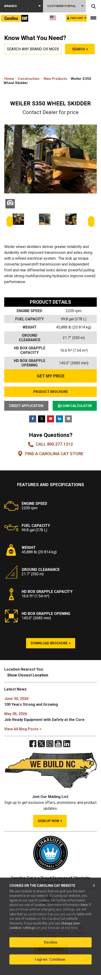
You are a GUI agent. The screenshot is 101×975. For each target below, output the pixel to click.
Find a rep (76, 18)
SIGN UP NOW (48, 821)
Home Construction (21, 79)
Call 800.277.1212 (54, 444)
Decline (50, 942)
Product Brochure (50, 392)
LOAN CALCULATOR (76, 406)
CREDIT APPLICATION (26, 406)
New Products (55, 79)
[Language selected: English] (54, 18)
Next (91, 221)
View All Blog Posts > (23, 729)
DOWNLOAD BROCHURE (49, 643)
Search (78, 49)
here (84, 905)
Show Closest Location (27, 675)
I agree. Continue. (50, 959)
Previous (10, 221)
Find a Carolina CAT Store (54, 453)
